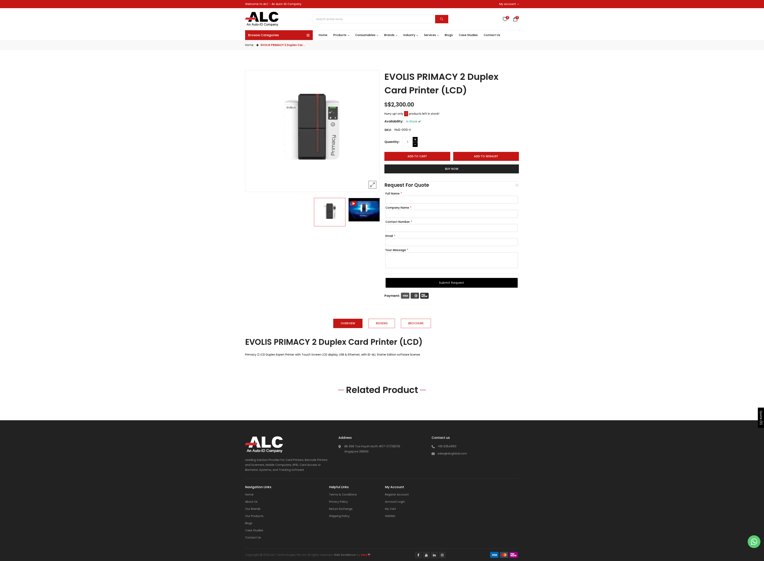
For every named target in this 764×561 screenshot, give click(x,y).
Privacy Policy (338, 502)
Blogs (248, 523)
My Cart (390, 509)
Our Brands (252, 509)
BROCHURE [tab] (416, 323)
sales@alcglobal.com (452, 453)
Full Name (393, 193)
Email (390, 236)
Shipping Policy (339, 516)
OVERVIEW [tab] (348, 323)
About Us (251, 502)
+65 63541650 (447, 446)
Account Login (395, 502)
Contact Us (253, 537)
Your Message (396, 250)
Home (249, 45)
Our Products (254, 516)
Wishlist (390, 516)
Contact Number (398, 222)
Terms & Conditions (343, 494)
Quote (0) (761, 417)
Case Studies (254, 530)
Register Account (397, 494)
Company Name (398, 208)
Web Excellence (345, 555)
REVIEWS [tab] (382, 323)
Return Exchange (341, 509)
